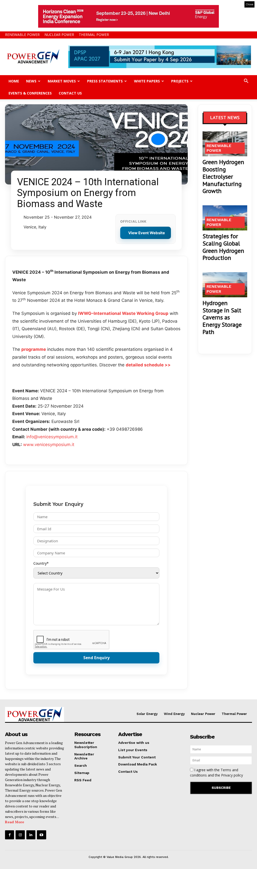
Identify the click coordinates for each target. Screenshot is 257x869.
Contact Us (70, 93)
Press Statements (105, 81)
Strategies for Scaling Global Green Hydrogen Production (223, 247)
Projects (179, 81)
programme (33, 349)
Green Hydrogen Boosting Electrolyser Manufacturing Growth (223, 176)
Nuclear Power (59, 34)
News (31, 81)
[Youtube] (41, 834)
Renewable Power (22, 34)
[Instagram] (20, 834)
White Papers (147, 81)
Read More (14, 821)
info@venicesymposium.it (52, 436)
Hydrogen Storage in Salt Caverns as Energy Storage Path (222, 317)
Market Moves (62, 81)
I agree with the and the (216, 772)
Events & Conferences (30, 93)
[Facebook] (9, 834)
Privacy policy (232, 775)
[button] (246, 81)
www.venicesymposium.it (48, 444)
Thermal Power (94, 34)
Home (14, 81)
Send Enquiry (96, 657)
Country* (41, 563)
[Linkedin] (30, 834)
